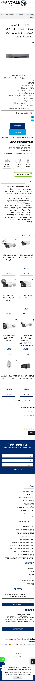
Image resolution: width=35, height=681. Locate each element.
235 (10, 348)
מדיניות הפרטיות (9, 674)
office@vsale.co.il (23, 614)
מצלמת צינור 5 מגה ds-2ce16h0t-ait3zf (26, 256)
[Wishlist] (5, 2)
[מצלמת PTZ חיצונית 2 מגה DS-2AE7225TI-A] (9, 368)
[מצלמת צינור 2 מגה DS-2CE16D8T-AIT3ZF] (9, 289)
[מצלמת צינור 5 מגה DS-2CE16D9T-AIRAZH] (9, 252)
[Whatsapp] (3, 659)
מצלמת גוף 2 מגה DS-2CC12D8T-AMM (26, 377)
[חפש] (30, 2)
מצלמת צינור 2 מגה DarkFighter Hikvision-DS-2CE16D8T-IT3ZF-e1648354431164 (26, 340)
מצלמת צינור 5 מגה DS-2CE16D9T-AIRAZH (9, 257)
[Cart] (2, 2)
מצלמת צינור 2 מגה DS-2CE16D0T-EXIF (26, 296)
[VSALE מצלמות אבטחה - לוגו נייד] (17, 3)
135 (27, 308)
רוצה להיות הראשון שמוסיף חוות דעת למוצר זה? (18, 137)
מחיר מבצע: (27, 113)
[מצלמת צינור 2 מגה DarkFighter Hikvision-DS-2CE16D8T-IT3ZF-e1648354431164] (26, 329)
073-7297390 (24, 617)
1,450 (20, 112)
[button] (26, 273)
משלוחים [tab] (29, 181)
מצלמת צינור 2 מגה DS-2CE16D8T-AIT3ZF (9, 298)
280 (27, 389)
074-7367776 (11, 617)
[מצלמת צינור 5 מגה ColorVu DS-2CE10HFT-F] (9, 332)
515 (27, 268)
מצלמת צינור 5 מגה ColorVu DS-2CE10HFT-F (9, 338)
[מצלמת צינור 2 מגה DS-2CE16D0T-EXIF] (26, 289)
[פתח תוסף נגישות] (33, 661)
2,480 (10, 389)
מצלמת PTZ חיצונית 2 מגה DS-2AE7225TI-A (9, 377)
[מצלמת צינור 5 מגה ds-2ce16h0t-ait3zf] (26, 247)
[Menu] (33, 2)
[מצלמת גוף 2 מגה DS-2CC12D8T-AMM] (26, 373)
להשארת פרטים (18, 629)
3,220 (27, 348)
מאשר (17, 677)
